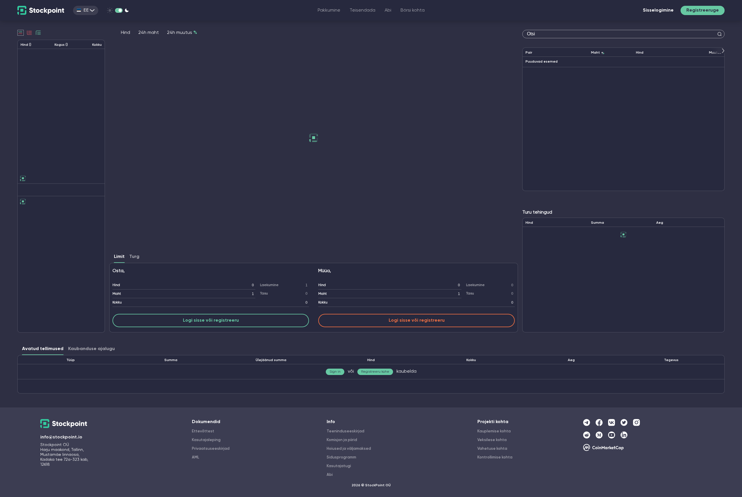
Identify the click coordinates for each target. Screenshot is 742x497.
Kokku (117, 302)
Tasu (264, 293)
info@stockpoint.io (61, 437)
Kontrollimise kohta (494, 457)
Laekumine (269, 285)
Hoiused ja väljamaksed (349, 449)
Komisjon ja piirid (342, 440)
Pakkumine (329, 10)
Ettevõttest (203, 431)
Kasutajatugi (339, 466)
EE (86, 10)
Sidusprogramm (341, 457)
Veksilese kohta (492, 440)
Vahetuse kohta (492, 449)
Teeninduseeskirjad (345, 431)
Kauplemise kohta (494, 431)
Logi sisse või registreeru (211, 320)
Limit (119, 256)
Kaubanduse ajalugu (91, 349)
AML (195, 457)
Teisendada (362, 10)
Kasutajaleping (206, 440)
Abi (388, 10)
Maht (116, 294)
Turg (134, 256)
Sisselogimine (658, 10)
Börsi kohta (413, 10)
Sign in (335, 372)
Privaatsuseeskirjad (211, 449)
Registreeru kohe (375, 372)
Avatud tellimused (42, 349)
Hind (116, 285)
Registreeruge (702, 10)
